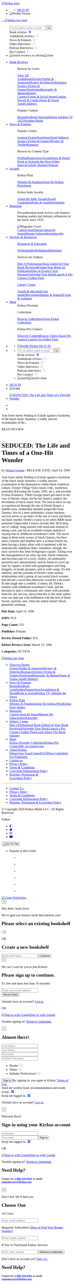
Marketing (55, 250)
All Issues (32, 714)
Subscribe (57, 233)
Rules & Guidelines (44, 202)
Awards (47, 158)
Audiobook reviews (22, 36)
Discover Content (28, 335)
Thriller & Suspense (30, 668)
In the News (44, 161)
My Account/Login (32, 746)
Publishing (42, 250)
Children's (30, 103)
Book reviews (18, 32)
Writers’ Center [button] (18, 721)
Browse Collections (29, 319)
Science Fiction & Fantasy (33, 141)
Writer (13, 1069)
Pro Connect (17, 51)
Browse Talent (48, 335)
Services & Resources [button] (23, 237)
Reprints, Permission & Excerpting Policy (23, 776)
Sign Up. (42, 1259)
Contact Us (16, 788)
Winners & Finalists (29, 182)
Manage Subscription (38, 233)
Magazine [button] (15, 206)
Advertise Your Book (42, 274)
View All (23, 75)
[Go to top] (11, 844)
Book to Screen (27, 161)
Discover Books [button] (19, 664)
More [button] (12, 302)
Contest (36, 753)
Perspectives (34, 158)
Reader (14, 1065)
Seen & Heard (61, 158)
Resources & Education (32, 243)
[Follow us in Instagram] (10, 833)
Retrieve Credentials (51, 1252)
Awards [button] (14, 168)
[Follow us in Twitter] (10, 829)
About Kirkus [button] (18, 749)
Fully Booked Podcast (44, 165)
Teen (53, 137)
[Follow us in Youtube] (11, 836)
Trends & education (29, 291)
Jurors (27, 185)
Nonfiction (33, 89)
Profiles (22, 158)
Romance (61, 82)
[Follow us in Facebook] (10, 826)
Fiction (37, 79)
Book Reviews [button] (18, 62)
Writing (22, 250)
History (32, 93)
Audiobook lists (53, 117)
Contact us (16, 760)
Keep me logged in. (14, 1095)
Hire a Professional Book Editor (29, 725)
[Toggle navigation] (3, 21)
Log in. (39, 1001)
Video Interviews (20, 44)
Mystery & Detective (42, 82)
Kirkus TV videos (48, 693)
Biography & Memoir (46, 675)
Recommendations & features (44, 295)
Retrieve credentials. (39, 1021)
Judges (60, 202)
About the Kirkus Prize (48, 703)
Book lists (37, 117)
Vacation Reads (33, 120)
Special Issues (42, 230)
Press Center (55, 753)
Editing (31, 250)
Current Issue (25, 230)
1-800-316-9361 (23, 1178)
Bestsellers (24, 117)
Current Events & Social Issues (36, 96)
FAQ (44, 753)
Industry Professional (23, 1073)
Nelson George (15, 470)
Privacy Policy (18, 764)
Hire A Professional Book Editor (37, 263)
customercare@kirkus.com (17, 1181)
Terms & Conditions (22, 767)
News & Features (20, 40)
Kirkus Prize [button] (17, 700)
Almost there (10, 994)
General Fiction (27, 137)
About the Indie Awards (32, 199)
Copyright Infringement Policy (28, 771)
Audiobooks (25, 79)
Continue (45, 955)
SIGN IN (23, 10)
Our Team (25, 753)
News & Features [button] (20, 124)
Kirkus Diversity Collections (27, 742)
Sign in (7, 1080)
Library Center (26, 284)
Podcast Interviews (21, 48)
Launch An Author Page (43, 339)
